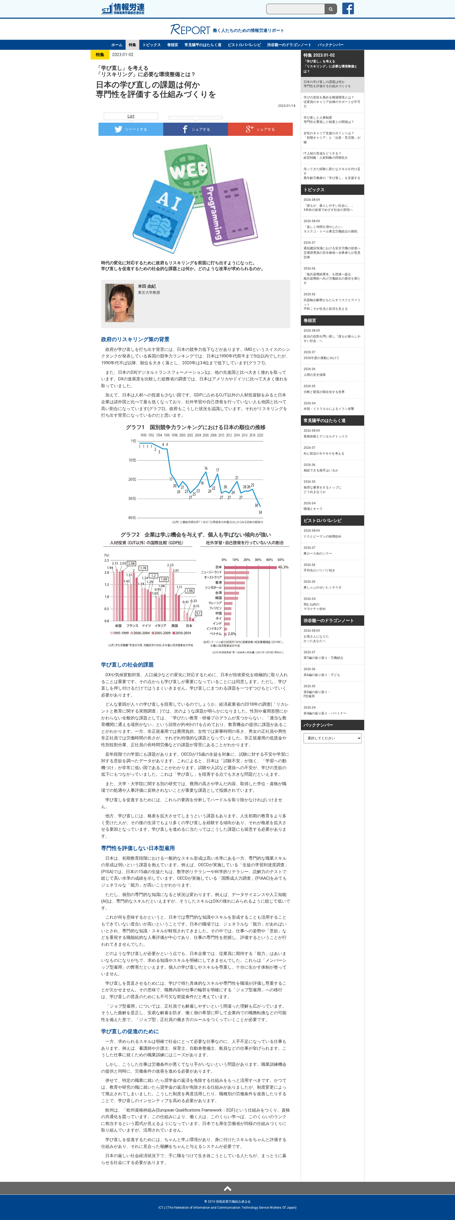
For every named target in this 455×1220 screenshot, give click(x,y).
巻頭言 (172, 45)
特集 (132, 45)
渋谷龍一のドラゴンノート (289, 45)
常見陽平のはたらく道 (203, 45)
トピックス (151, 45)
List (131, 116)
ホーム (116, 45)
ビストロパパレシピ (244, 45)
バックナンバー (331, 45)
